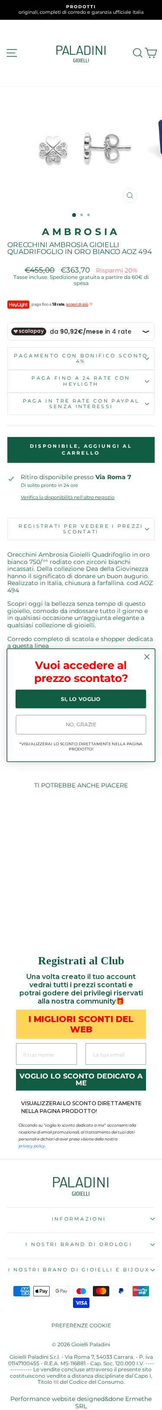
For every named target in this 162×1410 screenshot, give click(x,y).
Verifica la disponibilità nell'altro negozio (67, 497)
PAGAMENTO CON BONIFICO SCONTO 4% (81, 358)
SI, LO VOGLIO (81, 698)
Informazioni (79, 1219)
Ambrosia (81, 232)
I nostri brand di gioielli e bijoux (79, 1270)
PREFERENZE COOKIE (81, 1325)
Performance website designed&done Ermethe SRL (81, 1402)
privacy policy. (32, 1145)
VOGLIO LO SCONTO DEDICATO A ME (81, 1079)
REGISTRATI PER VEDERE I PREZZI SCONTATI (81, 529)
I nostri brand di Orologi (78, 1244)
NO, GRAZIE (81, 724)
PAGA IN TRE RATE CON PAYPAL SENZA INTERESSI (81, 403)
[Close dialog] (147, 657)
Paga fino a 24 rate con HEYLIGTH (81, 381)
